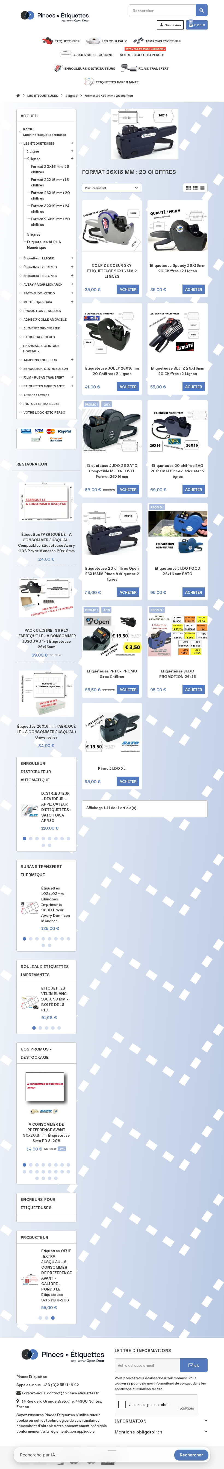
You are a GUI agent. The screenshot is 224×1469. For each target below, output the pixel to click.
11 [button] (37, 1172)
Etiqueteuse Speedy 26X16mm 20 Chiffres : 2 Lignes (177, 267)
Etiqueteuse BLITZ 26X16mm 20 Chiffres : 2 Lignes (177, 370)
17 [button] (37, 1178)
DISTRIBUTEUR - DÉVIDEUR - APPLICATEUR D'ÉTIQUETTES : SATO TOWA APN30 (55, 806)
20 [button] (56, 1178)
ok (196, 1365)
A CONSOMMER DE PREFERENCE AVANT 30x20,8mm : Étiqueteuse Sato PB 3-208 (46, 1132)
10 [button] (49, 845)
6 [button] (56, 838)
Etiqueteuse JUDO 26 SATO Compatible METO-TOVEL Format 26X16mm (112, 471)
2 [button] (31, 838)
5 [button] (49, 838)
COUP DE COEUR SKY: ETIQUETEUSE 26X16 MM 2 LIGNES (112, 270)
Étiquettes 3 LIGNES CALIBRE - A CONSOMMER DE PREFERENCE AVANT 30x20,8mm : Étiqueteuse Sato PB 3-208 (56, 1272)
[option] (46, 810)
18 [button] (43, 1178)
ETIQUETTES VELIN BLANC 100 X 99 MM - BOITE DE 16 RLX (54, 999)
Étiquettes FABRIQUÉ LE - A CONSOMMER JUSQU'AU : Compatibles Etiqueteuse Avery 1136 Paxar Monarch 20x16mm (46, 542)
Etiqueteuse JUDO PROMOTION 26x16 (177, 673)
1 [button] (24, 838)
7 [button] (62, 838)
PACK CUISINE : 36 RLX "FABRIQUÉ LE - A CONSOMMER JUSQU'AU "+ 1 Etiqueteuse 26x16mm (46, 638)
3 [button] (37, 838)
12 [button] (43, 1172)
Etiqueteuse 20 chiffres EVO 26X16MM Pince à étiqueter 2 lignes (178, 471)
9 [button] (43, 845)
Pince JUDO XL (112, 768)
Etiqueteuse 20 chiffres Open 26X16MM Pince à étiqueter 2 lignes (112, 573)
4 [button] (43, 838)
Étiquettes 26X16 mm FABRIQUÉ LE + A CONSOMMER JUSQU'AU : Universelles (46, 731)
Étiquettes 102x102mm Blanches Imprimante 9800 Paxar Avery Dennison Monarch (55, 904)
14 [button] (56, 1172)
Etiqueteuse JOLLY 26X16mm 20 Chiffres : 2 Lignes (112, 370)
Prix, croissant (95, 187)
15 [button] (62, 1172)
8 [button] (68, 838)
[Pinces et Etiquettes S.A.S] (54, 16)
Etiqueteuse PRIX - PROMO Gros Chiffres (112, 673)
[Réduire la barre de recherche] (112, 1450)
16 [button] (68, 1172)
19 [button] (49, 1178)
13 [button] (49, 1172)
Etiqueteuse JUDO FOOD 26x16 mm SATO (178, 570)
